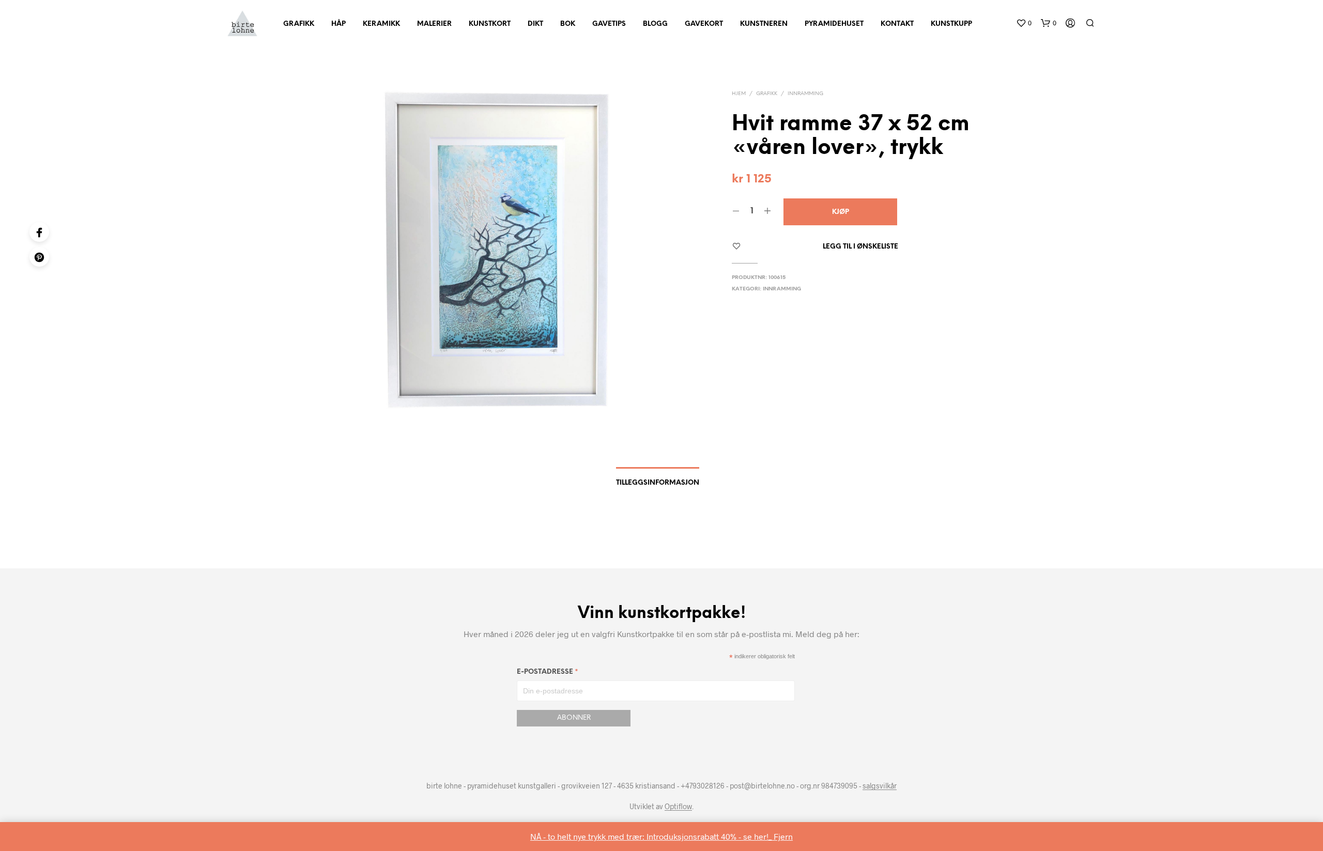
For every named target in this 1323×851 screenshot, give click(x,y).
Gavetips (609, 24)
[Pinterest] (39, 257)
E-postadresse (547, 673)
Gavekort (704, 24)
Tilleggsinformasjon (657, 482)
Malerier (434, 24)
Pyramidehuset (834, 24)
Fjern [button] (783, 836)
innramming (805, 94)
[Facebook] (39, 232)
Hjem (739, 94)
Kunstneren (764, 24)
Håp (338, 24)
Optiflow (678, 806)
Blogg (655, 24)
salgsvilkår (880, 786)
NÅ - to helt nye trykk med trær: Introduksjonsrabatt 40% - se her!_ (652, 836)
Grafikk (298, 24)
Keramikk (381, 24)
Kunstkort (490, 24)
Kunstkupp (951, 24)
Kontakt (897, 24)
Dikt (535, 24)
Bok (567, 24)
